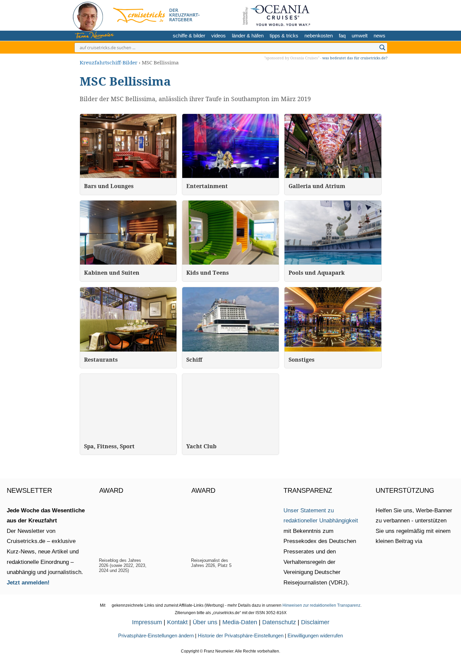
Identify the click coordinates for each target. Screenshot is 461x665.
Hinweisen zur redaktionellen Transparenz (321, 605)
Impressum (147, 622)
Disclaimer (315, 622)
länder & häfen (248, 35)
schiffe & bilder (189, 35)
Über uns (205, 622)
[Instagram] (358, 14)
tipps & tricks (284, 35)
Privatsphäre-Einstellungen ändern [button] (156, 635)
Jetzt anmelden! (28, 582)
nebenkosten (318, 35)
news (379, 35)
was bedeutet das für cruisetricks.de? (354, 57)
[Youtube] (369, 14)
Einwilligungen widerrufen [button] (315, 635)
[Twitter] (348, 14)
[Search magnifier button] (382, 47)
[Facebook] (380, 14)
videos (218, 35)
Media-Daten (239, 622)
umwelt (360, 35)
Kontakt (177, 622)
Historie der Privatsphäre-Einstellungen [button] (240, 635)
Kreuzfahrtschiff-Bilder (108, 62)
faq (342, 35)
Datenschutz (279, 622)
